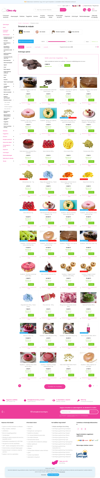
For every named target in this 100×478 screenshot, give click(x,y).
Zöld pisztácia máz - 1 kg (28, 182)
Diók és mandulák (7, 92)
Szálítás (29, 428)
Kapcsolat (30, 426)
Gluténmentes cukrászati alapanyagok (12, 448)
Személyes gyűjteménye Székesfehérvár (58, 447)
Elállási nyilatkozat (32, 444)
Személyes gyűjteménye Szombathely (62, 450)
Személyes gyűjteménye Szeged (61, 433)
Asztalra (5, 136)
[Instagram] (81, 429)
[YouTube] (85, 429)
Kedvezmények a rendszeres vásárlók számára (12, 451)
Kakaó (5, 75)
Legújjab (46, 47)
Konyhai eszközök (7, 139)
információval (62, 471)
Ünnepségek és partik (6, 146)
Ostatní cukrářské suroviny (7, 127)
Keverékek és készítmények (7, 47)
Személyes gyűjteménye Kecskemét (61, 444)
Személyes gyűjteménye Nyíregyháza (62, 441)
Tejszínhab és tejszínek (6, 119)
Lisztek (5, 84)
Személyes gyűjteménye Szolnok (61, 452)
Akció (4, 27)
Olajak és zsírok (7, 89)
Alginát (5, 64)
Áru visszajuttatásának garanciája (36, 435)
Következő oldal (97, 385)
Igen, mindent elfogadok (53, 474)
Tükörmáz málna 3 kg (28, 335)
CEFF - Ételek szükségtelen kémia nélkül (12, 445)
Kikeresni (63, 9)
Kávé (5, 77)
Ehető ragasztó (7, 69)
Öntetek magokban (8, 106)
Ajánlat (21, 47)
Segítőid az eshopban (33, 433)
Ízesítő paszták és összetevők (7, 54)
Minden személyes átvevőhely (60, 426)
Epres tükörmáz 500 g (48, 151)
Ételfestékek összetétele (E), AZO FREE (12, 441)
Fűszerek (5, 79)
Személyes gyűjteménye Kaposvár (61, 456)
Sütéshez (5, 130)
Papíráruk (5, 149)
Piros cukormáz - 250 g (48, 305)
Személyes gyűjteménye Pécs (60, 437)
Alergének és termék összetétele (10, 443)
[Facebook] (78, 429)
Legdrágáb (37, 47)
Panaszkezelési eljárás (33, 439)
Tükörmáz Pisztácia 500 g (88, 305)
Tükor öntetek (7, 102)
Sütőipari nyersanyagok (7, 97)
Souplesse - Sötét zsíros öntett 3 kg (88, 243)
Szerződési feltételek (32, 437)
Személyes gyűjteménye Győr (60, 439)
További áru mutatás (55, 386)
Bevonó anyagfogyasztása (9, 433)
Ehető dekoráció (7, 60)
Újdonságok (6, 24)
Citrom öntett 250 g (68, 151)
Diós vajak (6, 94)
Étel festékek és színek (7, 43)
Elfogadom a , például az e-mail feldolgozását (75, 415)
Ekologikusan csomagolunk (34, 431)
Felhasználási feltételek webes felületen (37, 450)
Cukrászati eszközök (5, 31)
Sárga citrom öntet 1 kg (88, 182)
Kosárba (67, 65)
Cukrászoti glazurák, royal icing (8, 57)
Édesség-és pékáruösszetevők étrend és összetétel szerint (12, 438)
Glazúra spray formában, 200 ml (88, 335)
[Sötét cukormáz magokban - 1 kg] (31, 64)
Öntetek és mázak (7, 100)
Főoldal (19, 23)
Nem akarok (43, 474)
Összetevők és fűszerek (7, 112)
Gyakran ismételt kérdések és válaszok (12, 426)
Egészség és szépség (8, 158)
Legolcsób (28, 47)
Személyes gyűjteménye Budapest (61, 428)
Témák (4, 161)
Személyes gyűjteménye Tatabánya (61, 454)
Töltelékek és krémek (6, 87)
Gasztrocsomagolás (8, 62)
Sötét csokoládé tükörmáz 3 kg (48, 274)
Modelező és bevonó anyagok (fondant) (8, 38)
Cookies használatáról (33, 455)
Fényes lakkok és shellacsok (7, 72)
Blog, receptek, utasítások (9, 428)
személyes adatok (71, 415)
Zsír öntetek (6, 104)
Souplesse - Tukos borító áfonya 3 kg (68, 335)
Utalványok (6, 152)
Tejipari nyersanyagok (8, 81)
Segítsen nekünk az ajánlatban (10, 454)
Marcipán (6, 40)
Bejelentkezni (94, 412)
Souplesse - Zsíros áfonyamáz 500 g (48, 335)
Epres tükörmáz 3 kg (28, 212)
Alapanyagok (6, 34)
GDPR (28, 452)
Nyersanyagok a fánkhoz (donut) (7, 115)
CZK (63, 5)
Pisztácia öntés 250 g (88, 151)
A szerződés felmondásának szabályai (37, 441)
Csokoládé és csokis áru (8, 50)
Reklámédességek (7, 155)
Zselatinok (6, 124)
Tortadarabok (5, 435)
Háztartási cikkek (7, 142)
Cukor (5, 67)
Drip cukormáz (7, 108)
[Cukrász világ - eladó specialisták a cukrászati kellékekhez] (8, 10)
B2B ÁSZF (30, 446)
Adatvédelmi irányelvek (33, 457)
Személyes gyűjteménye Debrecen (61, 431)
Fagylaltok (6, 121)
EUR (67, 5)
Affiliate (29, 448)
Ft (69, 5)
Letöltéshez (5, 431)
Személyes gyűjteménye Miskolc (60, 435)
